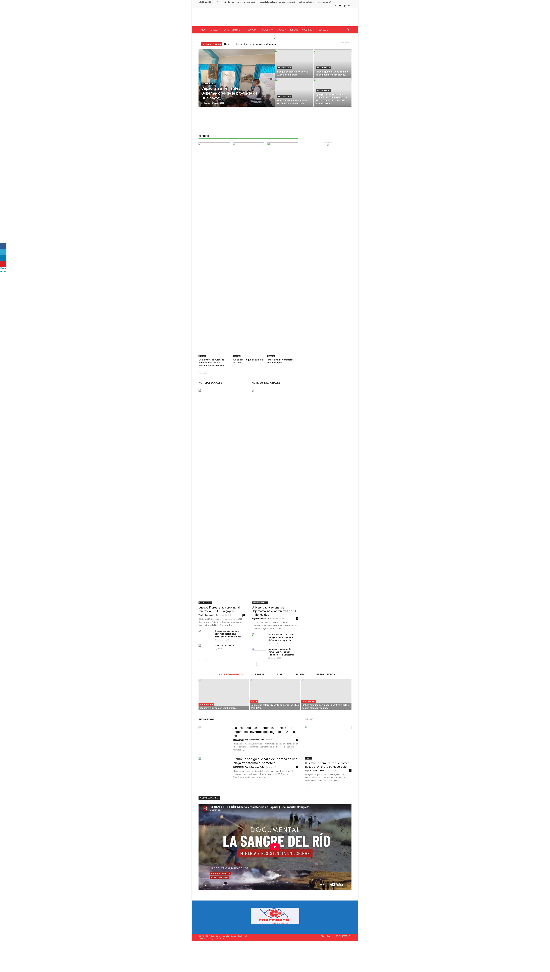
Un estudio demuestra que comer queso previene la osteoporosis (327, 764)
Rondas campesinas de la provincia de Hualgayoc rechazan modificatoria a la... (229, 634)
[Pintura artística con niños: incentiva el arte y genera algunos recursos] (326, 694)
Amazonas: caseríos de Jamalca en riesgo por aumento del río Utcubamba (281, 652)
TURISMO (294, 30)
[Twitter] (344, 6)
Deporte (202, 356)
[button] (348, 29)
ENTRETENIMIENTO (232, 30)
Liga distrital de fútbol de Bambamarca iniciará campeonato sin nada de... (212, 362)
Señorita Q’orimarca (224, 645)
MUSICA (280, 30)
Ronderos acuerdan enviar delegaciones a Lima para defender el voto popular (281, 637)
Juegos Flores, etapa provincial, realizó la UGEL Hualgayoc (219, 609)
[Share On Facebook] (3, 246)
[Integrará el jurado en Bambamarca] (224, 694)
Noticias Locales (208, 84)
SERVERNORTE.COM (343, 936)
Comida (308, 758)
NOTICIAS (214, 30)
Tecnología (238, 740)
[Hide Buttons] (3, 271)
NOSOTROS (307, 30)
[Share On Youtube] (3, 264)
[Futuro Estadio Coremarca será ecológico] (282, 249)
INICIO (203, 30)
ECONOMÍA (251, 30)
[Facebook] (335, 6)
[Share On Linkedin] (3, 258)
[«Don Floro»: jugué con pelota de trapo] (248, 249)
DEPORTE (266, 30)
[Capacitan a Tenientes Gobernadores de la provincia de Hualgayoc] (237, 82)
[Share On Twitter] (3, 252)
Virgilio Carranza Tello (208, 615)
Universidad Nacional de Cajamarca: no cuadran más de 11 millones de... (274, 611)
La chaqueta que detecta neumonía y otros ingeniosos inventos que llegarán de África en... (264, 732)
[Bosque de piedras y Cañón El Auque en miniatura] (294, 63)
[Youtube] (349, 6)
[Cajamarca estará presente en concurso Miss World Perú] (275, 694)
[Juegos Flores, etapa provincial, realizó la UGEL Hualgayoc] (222, 496)
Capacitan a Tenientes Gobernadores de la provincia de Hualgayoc (255, 44)
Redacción (205, 103)
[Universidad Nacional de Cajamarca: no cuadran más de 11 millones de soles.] (275, 496)
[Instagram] (340, 6)
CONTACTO (323, 30)
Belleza (254, 701)
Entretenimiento (206, 704)
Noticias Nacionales (260, 603)
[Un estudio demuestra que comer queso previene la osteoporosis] (328, 743)
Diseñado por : (327, 936)
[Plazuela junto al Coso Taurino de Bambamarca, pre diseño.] (332, 63)
